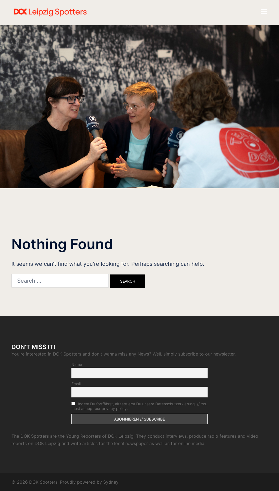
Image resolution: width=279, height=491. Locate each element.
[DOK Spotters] (51, 12)
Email (76, 383)
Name (76, 364)
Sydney (111, 482)
